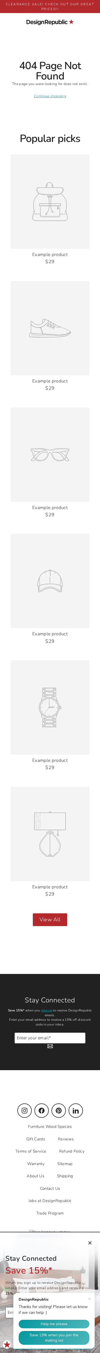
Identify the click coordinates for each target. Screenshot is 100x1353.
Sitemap (65, 1163)
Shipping (65, 1176)
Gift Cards (35, 1139)
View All (50, 919)
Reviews (66, 1139)
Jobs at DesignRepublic (50, 1200)
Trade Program (50, 1213)
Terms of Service (30, 1151)
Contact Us (50, 1188)
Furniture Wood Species (50, 1126)
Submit (79, 1040)
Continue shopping (50, 96)
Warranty (36, 1163)
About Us (35, 1176)
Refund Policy (72, 1151)
